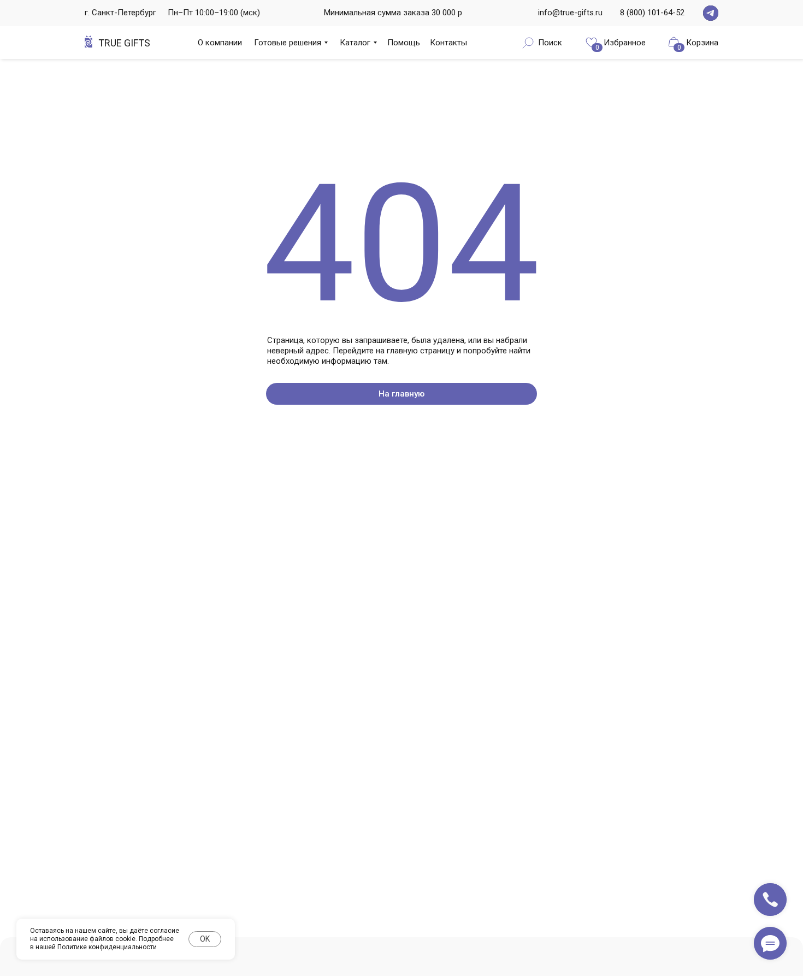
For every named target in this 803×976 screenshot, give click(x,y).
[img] (710, 13)
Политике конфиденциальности (107, 947)
